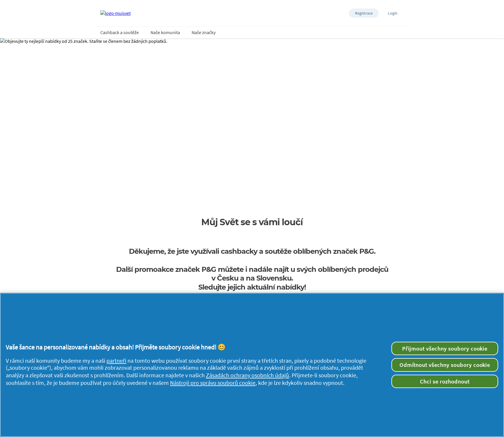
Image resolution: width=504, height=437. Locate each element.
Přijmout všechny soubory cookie (445, 348)
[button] (364, 13)
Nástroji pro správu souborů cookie (213, 383)
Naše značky (204, 32)
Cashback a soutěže (119, 32)
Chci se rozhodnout (444, 381)
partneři (116, 360)
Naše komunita (165, 32)
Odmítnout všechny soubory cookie (445, 364)
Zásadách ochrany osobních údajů (247, 375)
